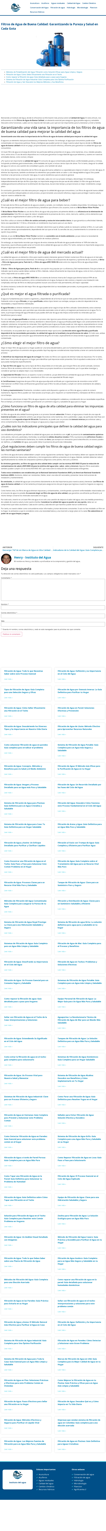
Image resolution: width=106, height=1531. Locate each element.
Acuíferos (45, 3)
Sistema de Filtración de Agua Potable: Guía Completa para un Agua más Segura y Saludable (78, 748)
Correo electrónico (9, 613)
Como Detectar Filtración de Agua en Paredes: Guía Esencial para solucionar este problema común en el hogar (25, 1139)
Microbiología (82, 7)
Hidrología (71, 7)
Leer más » (8, 679)
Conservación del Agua (39, 7)
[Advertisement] (53, 102)
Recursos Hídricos (37, 12)
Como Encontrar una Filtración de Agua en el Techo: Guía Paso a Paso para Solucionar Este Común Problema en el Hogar (25, 864)
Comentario (6, 578)
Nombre (5, 604)
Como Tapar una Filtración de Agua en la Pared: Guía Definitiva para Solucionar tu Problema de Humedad (23, 1179)
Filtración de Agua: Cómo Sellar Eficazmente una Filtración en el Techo (34, 74)
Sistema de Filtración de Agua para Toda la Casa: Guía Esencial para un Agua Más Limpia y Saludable (25, 1362)
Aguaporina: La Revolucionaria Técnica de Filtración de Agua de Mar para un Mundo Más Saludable (79, 1020)
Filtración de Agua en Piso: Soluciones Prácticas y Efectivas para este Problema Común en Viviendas (26, 1383)
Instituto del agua (17, 1482)
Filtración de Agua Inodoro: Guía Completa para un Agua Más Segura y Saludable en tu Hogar (78, 1261)
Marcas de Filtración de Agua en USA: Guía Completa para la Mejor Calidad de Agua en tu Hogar (79, 1362)
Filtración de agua (58, 7)
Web (2, 621)
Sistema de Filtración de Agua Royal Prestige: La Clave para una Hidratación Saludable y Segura (25, 925)
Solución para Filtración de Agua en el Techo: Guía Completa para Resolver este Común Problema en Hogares (25, 1218)
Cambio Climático (89, 3)
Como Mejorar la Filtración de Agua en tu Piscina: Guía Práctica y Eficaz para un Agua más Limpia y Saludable (78, 1383)
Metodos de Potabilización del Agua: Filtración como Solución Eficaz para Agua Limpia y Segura (44, 72)
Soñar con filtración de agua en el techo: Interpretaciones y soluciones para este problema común (76, 1303)
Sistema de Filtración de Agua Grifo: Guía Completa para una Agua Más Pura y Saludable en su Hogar (79, 1139)
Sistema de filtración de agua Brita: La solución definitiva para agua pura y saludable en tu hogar (80, 925)
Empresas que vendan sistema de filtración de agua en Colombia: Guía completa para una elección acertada (79, 1423)
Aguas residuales (58, 3)
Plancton (93, 7)
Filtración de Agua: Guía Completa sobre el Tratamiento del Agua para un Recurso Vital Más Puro (78, 864)
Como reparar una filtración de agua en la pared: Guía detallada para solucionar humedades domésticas (77, 1282)
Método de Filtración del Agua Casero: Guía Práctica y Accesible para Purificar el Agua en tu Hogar (80, 1240)
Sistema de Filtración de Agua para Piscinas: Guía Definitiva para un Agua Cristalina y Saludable (24, 806)
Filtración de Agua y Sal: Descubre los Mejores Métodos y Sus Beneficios (35, 82)
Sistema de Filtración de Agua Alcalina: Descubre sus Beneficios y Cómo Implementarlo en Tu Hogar (75, 1078)
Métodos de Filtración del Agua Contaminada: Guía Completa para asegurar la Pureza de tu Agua (25, 904)
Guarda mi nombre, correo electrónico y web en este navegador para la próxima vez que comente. (42, 629)
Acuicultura (34, 3)
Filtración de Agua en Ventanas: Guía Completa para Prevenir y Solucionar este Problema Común (26, 1118)
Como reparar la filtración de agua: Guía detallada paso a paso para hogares (36, 77)
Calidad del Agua (73, 3)
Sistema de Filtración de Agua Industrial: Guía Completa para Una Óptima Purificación (40, 79)
